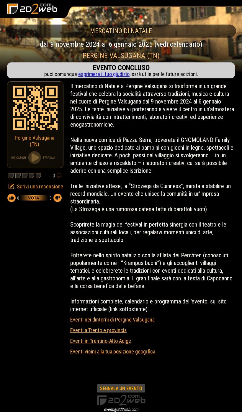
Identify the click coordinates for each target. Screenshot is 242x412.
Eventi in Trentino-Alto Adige (100, 341)
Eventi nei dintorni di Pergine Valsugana (112, 319)
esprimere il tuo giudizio (104, 74)
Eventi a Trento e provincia (98, 330)
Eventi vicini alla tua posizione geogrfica (112, 351)
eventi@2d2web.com (121, 409)
